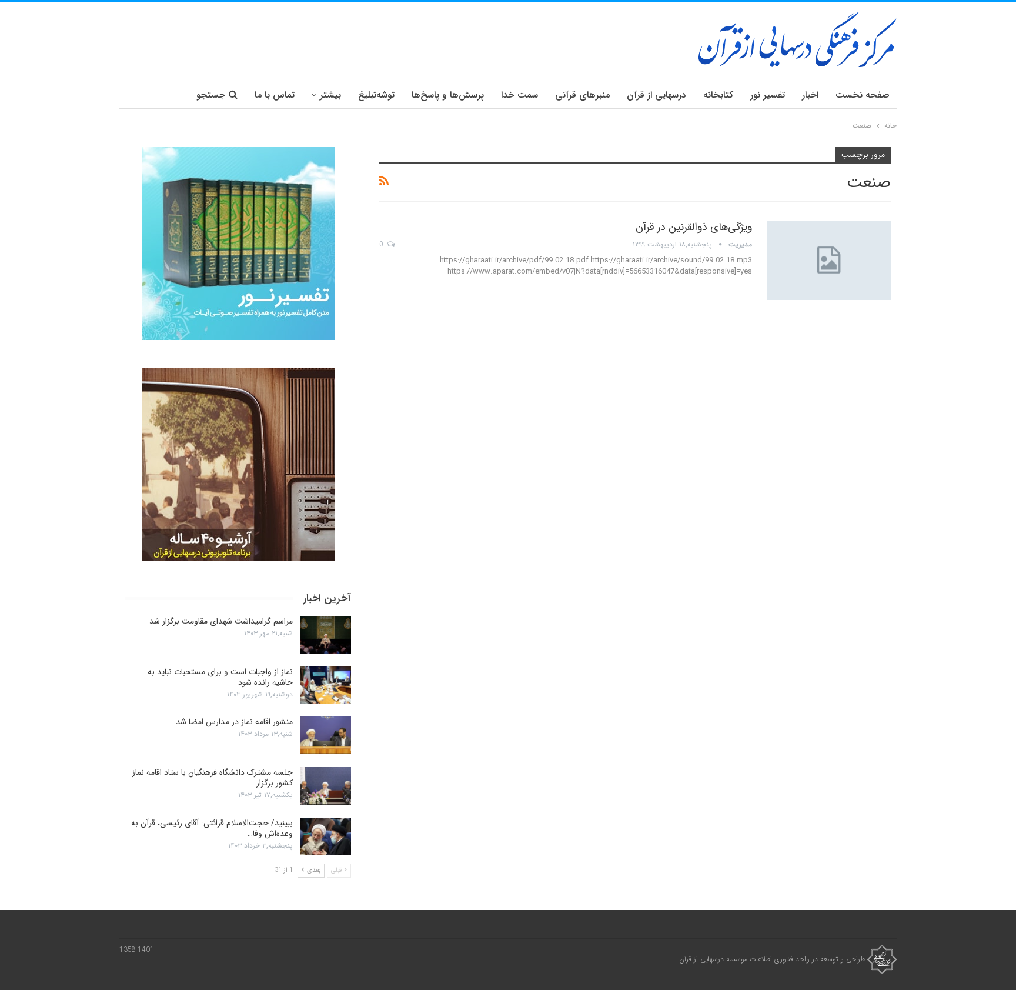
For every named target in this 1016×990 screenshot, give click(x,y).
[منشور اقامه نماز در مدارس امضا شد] (325, 735)
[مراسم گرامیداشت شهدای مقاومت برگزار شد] (325, 635)
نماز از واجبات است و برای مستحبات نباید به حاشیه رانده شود (220, 677)
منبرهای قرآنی (582, 95)
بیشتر (330, 95)
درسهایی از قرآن (656, 95)
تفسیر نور (767, 95)
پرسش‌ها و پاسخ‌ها (448, 95)
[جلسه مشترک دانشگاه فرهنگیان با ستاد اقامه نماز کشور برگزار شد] (325, 786)
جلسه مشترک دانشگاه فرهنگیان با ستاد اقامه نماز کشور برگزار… (212, 777)
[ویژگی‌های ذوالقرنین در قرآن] (829, 260)
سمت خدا (519, 95)
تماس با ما (275, 95)
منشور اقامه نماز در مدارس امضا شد (234, 721)
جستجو (210, 95)
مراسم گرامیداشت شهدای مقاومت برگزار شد (221, 621)
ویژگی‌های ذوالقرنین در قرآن (694, 227)
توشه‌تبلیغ (376, 95)
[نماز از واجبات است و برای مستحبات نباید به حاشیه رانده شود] (325, 685)
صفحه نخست (862, 95)
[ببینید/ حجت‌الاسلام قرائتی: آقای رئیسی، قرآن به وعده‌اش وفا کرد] (325, 836)
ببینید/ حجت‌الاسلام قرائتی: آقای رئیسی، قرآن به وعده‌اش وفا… (212, 828)
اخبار (810, 95)
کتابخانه (718, 95)
